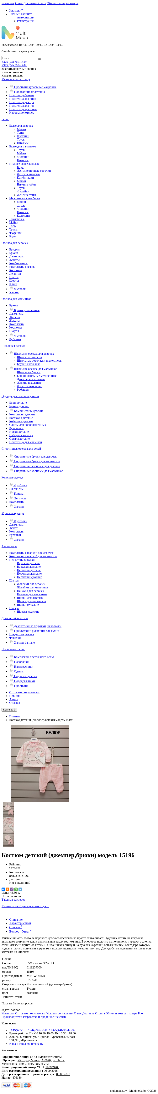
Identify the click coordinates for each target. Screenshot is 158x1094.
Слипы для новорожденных (27, 424)
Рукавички (16, 428)
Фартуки (15, 637)
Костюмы (15, 270)
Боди (20, 167)
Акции (13, 699)
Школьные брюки (28, 372)
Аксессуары (9, 546)
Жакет (13, 528)
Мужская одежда (13, 513)
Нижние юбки (26, 184)
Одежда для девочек (15, 243)
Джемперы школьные (31, 379)
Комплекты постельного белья (33, 657)
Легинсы (15, 273)
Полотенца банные (21, 95)
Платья (13, 277)
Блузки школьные (28, 364)
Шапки (14, 580)
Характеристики (20, 923)
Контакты (8, 3)
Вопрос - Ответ (20, 931)
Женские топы (26, 194)
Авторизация (25, 17)
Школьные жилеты (29, 357)
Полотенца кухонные (23, 109)
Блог (141, 1013)
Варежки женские (29, 566)
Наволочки (21, 661)
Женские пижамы (28, 174)
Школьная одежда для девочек (33, 353)
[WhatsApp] (16, 889)
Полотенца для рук (21, 102)
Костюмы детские (21, 417)
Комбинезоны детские (28, 411)
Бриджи (14, 249)
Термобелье (16, 219)
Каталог (12, 75)
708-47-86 (14, 65)
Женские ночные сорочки (34, 170)
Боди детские (18, 402)
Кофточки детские (21, 421)
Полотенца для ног (21, 105)
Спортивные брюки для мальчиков (36, 461)
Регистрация (25, 20)
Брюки (13, 253)
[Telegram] (20, 889)
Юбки (13, 284)
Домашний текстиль (15, 618)
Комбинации (25, 177)
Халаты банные (24, 642)
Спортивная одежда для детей (21, 448)
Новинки (15, 695)
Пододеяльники (24, 681)
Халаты (14, 292)
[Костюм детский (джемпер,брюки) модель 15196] (40, 800)
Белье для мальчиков (22, 146)
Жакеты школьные (29, 382)
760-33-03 (14, 61)
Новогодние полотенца (29, 91)
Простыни (20, 685)
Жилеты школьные (29, 386)
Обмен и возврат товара (62, 3)
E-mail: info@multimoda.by (26, 1043)
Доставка (30, 3)
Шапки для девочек (30, 597)
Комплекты (16, 324)
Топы (20, 132)
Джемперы (16, 256)
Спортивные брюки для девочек (35, 456)
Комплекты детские (22, 414)
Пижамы (23, 143)
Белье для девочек (21, 125)
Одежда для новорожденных (20, 396)
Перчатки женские (29, 573)
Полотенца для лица (22, 98)
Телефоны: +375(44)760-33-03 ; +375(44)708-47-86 (42, 1030)
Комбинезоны (18, 263)
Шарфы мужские (28, 611)
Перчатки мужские (29, 577)
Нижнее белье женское (24, 163)
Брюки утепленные (26, 310)
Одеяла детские (19, 438)
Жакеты (14, 259)
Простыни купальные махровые (34, 87)
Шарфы (14, 608)
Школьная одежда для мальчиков (35, 368)
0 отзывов (14, 867)
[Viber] (11, 889)
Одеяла (18, 671)
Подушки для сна (25, 676)
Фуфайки (23, 136)
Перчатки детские (29, 570)
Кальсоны (23, 215)
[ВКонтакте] (3, 889)
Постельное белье (13, 649)
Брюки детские (19, 406)
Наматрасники (23, 666)
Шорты (14, 280)
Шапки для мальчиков (31, 601)
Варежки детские (28, 563)
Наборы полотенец (21, 112)
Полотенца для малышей (25, 442)
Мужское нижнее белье (24, 198)
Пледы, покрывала (21, 634)
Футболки (20, 288)
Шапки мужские (28, 604)
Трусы (21, 139)
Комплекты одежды (22, 266)
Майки (21, 129)
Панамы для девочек (30, 590)
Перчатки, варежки (22, 559)
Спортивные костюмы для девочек (36, 466)
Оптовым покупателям (24, 692)
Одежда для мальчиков (16, 298)
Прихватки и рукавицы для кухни (36, 630)
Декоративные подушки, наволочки (37, 626)
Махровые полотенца (16, 79)
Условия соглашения (59, 1013)
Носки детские (19, 431)
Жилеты (14, 317)
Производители (12, 1016)
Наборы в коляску (21, 435)
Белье (5, 119)
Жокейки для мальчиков (33, 587)
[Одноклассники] (7, 889)
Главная (14, 716)
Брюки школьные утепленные (36, 375)
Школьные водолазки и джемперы (39, 360)
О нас (19, 3)
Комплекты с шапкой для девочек (31, 552)
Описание (16, 919)
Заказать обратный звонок (19, 68)
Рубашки (15, 339)
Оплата (41, 3)
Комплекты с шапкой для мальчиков (33, 556)
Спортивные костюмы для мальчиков (38, 471)
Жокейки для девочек (31, 584)
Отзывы (14, 702)
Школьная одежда (13, 345)
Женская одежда (12, 477)
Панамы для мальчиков (32, 594)
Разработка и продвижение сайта (44, 1016)
